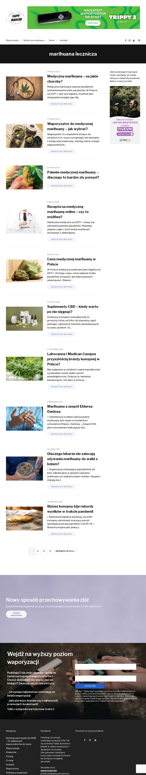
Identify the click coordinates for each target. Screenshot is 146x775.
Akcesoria (11, 752)
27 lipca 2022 (53, 302)
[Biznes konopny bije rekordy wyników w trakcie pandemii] (24, 519)
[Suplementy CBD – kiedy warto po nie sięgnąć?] (24, 319)
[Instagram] (129, 41)
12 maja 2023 (53, 168)
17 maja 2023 (53, 119)
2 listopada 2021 (55, 349)
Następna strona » (65, 551)
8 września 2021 (55, 402)
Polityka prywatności (16, 772)
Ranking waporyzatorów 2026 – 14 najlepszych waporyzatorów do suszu (21, 741)
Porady (9, 756)
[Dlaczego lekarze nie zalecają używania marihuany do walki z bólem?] (24, 469)
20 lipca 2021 (53, 449)
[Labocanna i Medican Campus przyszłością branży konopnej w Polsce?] (24, 369)
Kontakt (10, 764)
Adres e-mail (81, 661)
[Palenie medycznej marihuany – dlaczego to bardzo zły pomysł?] (24, 177)
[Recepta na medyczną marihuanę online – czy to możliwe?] (24, 221)
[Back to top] (136, 766)
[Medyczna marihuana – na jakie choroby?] (24, 88)
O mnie (9, 760)
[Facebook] (126, 41)
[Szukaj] (138, 40)
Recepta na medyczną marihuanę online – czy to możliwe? (68, 212)
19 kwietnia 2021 (55, 502)
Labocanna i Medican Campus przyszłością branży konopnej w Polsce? (73, 359)
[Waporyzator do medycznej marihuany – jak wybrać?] (24, 136)
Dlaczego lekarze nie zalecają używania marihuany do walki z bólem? (72, 459)
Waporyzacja (12, 748)
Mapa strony (12, 768)
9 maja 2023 (53, 202)
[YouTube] (133, 41)
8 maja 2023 (53, 254)
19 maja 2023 (53, 72)
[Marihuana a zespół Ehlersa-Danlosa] (24, 419)
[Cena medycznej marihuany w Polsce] (24, 271)
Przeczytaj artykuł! (61, 104)
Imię (78, 673)
